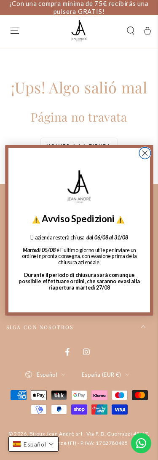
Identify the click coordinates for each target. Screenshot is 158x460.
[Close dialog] (144, 153)
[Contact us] (141, 443)
